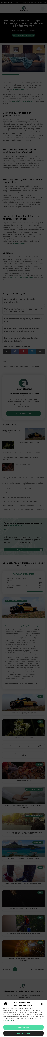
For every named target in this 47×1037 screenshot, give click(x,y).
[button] (43, 1004)
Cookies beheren (23, 1033)
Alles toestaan (23, 1027)
